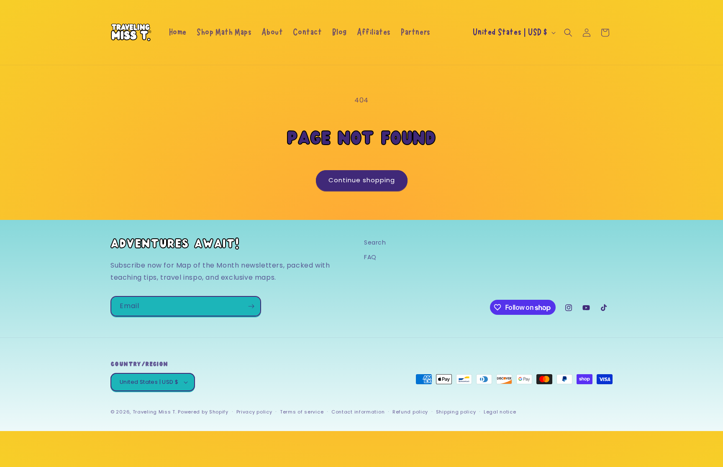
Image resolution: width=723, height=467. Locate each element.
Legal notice (500, 411)
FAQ (370, 257)
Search (375, 242)
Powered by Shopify (203, 411)
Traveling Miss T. (155, 411)
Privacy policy (254, 411)
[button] (568, 32)
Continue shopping (361, 180)
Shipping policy (456, 411)
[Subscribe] (251, 306)
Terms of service (301, 411)
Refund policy (410, 411)
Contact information (358, 411)
